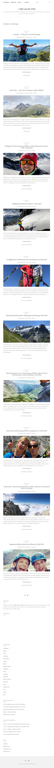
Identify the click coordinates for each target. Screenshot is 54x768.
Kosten (27, 2)
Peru (4, 689)
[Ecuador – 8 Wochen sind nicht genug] (26, 50)
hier (19, 608)
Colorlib (24, 763)
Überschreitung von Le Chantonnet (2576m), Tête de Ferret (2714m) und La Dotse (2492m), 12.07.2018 (26, 374)
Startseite (6, 2)
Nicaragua (5, 681)
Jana (35, 37)
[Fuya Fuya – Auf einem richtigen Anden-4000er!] (26, 106)
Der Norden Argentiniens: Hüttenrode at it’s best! (14, 706)
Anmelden (5, 743)
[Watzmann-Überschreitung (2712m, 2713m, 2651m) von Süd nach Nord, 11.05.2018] (26, 504)
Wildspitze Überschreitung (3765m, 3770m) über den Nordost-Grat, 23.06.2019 (27, 147)
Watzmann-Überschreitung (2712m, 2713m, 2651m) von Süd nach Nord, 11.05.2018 (27, 487)
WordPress (33, 763)
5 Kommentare (26, 131)
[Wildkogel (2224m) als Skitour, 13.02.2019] (26, 220)
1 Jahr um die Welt (27, 9)
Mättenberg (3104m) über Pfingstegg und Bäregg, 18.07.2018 (27, 315)
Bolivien (5, 651)
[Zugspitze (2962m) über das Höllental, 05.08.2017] (26, 560)
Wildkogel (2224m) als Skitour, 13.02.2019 (26, 204)
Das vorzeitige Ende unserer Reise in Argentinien (14, 704)
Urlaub (4, 692)
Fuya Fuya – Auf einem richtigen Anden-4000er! (27, 90)
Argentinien (5, 648)
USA (4, 694)
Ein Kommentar (26, 75)
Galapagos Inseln (7, 666)
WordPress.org (6, 751)
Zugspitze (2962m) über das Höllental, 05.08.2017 (26, 544)
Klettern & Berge (7, 679)
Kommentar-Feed (7, 749)
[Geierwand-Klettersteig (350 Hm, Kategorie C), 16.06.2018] (26, 447)
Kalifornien (5, 676)
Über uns (13, 2)
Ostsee (4, 684)
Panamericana (6, 687)
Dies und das (6, 658)
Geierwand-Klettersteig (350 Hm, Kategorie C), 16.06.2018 (26, 431)
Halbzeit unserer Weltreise (9, 714)
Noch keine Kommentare (26, 188)
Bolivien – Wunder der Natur (9, 712)
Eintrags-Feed (6, 746)
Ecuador (26, 31)
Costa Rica (5, 656)
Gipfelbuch (26, 142)
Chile (4, 653)
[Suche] (50, 2)
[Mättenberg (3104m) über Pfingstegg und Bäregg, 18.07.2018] (26, 332)
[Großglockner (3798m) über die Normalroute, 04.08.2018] (26, 276)
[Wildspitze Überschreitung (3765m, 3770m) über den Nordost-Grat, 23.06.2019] (26, 164)
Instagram (5, 674)
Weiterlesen (26, 72)
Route (19, 2)
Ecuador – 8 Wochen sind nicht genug (26, 34)
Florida (4, 663)
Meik (36, 93)
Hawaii (4, 671)
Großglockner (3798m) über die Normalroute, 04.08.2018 (27, 260)
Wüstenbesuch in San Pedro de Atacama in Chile (13, 709)
